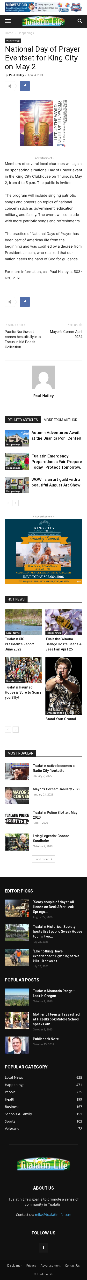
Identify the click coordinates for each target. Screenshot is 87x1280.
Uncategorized (14, 681)
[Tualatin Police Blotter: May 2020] (17, 818)
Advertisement (50, 1265)
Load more (42, 859)
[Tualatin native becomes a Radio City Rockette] (17, 771)
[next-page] (16, 503)
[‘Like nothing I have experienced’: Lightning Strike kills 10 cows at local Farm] (17, 957)
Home (9, 33)
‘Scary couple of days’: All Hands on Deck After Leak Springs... (53, 907)
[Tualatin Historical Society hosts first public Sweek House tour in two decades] (17, 932)
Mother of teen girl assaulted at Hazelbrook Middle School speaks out (56, 1019)
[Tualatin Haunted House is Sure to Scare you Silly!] (23, 670)
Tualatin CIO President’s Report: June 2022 (20, 644)
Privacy (31, 1265)
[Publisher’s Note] (17, 1045)
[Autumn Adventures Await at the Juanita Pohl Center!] (17, 438)
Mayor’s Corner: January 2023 (56, 789)
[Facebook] (25, 86)
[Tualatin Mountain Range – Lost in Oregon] (17, 997)
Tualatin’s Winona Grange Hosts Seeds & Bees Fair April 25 (63, 644)
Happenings (26, 33)
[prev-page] (8, 503)
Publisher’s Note (46, 1039)
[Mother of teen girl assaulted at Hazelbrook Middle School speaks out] (17, 1020)
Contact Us (72, 1265)
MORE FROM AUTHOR (60, 420)
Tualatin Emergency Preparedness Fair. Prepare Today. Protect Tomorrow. (56, 462)
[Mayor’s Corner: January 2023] (17, 795)
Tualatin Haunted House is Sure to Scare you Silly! (23, 692)
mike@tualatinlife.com (53, 1214)
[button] (7, 21)
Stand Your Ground (60, 719)
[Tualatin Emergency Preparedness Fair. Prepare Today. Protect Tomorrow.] (17, 461)
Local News (13, 632)
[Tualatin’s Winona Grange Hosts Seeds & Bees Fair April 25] (63, 622)
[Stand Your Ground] (63, 686)
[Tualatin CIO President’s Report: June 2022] (23, 622)
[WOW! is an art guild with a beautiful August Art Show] (17, 485)
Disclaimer (14, 1265)
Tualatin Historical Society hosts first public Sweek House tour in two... (57, 931)
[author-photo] (43, 389)
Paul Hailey (16, 75)
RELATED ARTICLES (23, 420)
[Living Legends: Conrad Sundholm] (17, 842)
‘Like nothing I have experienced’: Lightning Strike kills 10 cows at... (56, 956)
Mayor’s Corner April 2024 (66, 334)
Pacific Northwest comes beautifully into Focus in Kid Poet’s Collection (23, 339)
